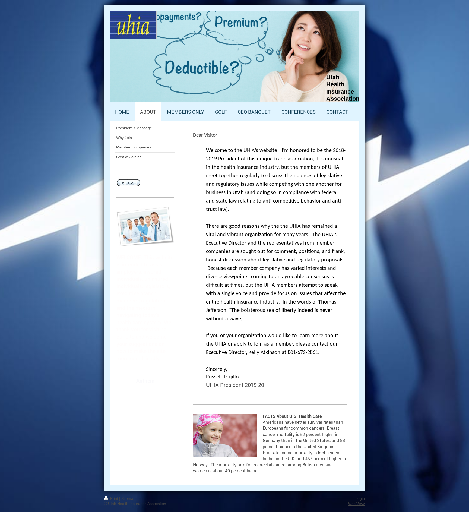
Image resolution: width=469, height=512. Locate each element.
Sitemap (128, 498)
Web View (356, 503)
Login (360, 498)
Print (114, 498)
